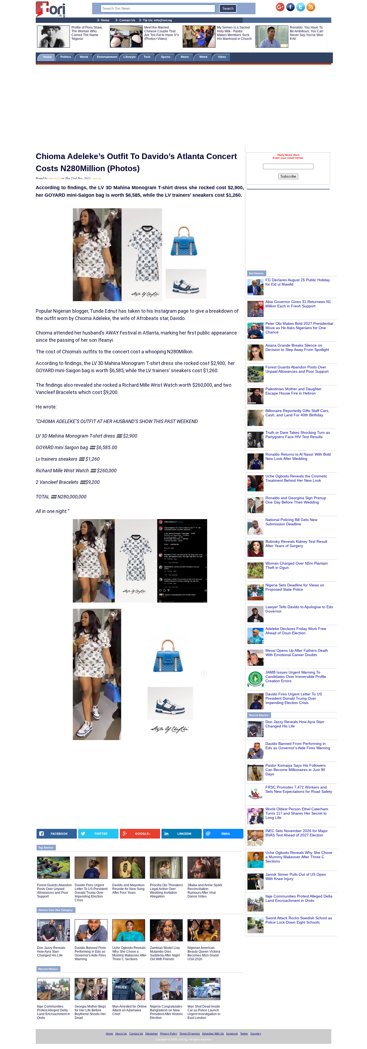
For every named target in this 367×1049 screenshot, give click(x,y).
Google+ (255, 1033)
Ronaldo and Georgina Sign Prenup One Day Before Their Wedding (295, 500)
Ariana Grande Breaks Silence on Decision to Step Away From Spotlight (297, 347)
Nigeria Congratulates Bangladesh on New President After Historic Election (166, 1012)
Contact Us (127, 20)
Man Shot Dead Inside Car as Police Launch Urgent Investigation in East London (204, 1012)
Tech (147, 56)
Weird (203, 56)
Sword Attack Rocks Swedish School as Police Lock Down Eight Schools (298, 920)
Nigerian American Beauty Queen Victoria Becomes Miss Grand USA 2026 (204, 953)
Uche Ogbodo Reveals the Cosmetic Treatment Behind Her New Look (296, 478)
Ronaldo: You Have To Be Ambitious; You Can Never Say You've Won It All (306, 33)
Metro (185, 56)
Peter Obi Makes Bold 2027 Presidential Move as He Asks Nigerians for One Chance (299, 327)
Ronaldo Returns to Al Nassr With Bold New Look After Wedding (298, 456)
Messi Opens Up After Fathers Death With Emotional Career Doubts (296, 652)
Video (222, 56)
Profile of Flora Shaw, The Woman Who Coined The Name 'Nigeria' (86, 33)
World (84, 56)
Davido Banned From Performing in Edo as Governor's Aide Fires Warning (297, 745)
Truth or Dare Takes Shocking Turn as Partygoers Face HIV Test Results (297, 434)
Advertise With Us (213, 1033)
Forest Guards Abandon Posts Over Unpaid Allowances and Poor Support (297, 369)
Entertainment (107, 56)
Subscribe (288, 176)
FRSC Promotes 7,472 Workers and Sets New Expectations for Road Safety (298, 789)
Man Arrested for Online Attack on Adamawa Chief (129, 1010)
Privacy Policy (168, 1033)
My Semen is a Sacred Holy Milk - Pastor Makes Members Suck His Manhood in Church (234, 33)
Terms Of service (189, 1033)
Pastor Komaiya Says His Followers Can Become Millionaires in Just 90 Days (295, 769)
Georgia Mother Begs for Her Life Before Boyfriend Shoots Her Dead (90, 1012)
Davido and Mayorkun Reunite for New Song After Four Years (128, 889)
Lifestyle (129, 56)
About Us (121, 1033)
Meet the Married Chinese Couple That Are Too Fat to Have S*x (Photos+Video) (161, 33)
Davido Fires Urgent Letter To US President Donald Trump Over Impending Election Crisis (293, 698)
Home (105, 20)
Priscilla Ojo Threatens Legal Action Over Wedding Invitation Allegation (166, 890)
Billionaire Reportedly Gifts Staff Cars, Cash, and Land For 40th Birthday (297, 413)
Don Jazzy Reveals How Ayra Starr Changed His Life (51, 951)
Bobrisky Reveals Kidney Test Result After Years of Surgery (296, 543)
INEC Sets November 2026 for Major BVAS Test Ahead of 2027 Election (296, 833)
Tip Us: (157, 20)
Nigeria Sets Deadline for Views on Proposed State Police (294, 587)
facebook (232, 1033)
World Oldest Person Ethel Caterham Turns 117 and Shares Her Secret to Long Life (296, 813)
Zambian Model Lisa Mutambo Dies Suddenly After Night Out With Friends (165, 953)
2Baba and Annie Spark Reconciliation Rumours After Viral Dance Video (205, 890)
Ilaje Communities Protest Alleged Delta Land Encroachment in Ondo (298, 898)
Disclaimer (151, 1033)
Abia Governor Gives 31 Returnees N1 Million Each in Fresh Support (298, 304)
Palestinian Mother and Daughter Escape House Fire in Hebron (293, 391)
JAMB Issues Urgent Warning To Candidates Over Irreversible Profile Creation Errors (295, 676)
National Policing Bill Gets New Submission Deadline (291, 522)
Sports (166, 56)
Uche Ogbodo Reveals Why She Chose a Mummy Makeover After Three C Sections (298, 856)
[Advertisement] (183, 105)
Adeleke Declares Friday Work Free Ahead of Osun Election (295, 630)
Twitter (244, 1033)
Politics (66, 56)
